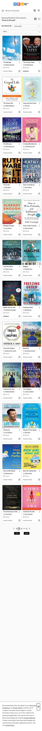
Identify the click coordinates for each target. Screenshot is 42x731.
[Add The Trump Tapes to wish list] (39, 71)
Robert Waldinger (9, 106)
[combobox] (16, 10)
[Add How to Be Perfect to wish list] (19, 480)
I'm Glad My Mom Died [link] (30, 144)
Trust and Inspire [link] (8, 348)
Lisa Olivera (8, 228)
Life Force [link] (6, 430)
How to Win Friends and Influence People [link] (30, 226)
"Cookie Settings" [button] (29, 718)
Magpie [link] (25, 267)
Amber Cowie (9, 269)
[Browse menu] (39, 10)
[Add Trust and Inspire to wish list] (19, 357)
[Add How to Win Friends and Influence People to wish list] (39, 235)
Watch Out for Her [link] (9, 307)
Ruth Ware (8, 187)
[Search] (2, 10)
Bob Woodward (29, 65)
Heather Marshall (9, 391)
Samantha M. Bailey (10, 310)
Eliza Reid (27, 432)
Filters (5, 31)
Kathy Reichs (28, 187)
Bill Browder (28, 310)
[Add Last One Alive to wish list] (19, 275)
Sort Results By (6, 26)
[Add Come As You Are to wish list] (39, 520)
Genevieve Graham (30, 351)
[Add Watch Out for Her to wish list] (19, 316)
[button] (35, 19)
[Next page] (29, 529)
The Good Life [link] (8, 103)
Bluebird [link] (26, 348)
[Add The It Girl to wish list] (19, 194)
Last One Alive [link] (8, 267)
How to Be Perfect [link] (9, 471)
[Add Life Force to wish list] (19, 439)
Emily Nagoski (29, 514)
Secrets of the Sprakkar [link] (30, 430)
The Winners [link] (7, 144)
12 (26, 529)
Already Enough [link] (8, 226)
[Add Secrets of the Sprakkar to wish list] (39, 439)
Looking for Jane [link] (9, 389)
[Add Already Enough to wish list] (19, 235)
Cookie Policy (9, 725)
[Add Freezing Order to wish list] (39, 316)
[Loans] (35, 11)
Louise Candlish (29, 391)
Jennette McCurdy (30, 146)
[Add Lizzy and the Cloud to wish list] (39, 112)
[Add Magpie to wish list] (39, 275)
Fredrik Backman (9, 146)
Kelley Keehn (28, 473)
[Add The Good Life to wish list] (19, 112)
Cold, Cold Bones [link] (29, 185)
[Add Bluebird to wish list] (39, 357)
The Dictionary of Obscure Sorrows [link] (11, 512)
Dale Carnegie (29, 228)
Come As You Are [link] (29, 512)
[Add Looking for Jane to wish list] (19, 398)
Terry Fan (27, 106)
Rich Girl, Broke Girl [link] (29, 471)
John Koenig (8, 514)
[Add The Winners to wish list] (19, 153)
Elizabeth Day (28, 269)
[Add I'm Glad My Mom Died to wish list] (39, 153)
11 (24, 529)
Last (26, 533)
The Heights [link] (27, 389)
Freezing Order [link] (28, 307)
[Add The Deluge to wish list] (19, 71)
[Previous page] (14, 529)
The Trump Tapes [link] (29, 62)
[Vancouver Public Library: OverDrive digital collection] (21, 4)
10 (21, 529)
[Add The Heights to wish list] (39, 398)
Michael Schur (9, 473)
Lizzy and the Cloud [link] (29, 103)
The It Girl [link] (6, 185)
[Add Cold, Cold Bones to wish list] (39, 194)
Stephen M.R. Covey (10, 351)
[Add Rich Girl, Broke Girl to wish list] (39, 480)
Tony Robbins (8, 432)
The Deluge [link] (7, 62)
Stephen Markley (9, 65)
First (17, 533)
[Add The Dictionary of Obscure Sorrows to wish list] (19, 520)
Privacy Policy (17, 708)
